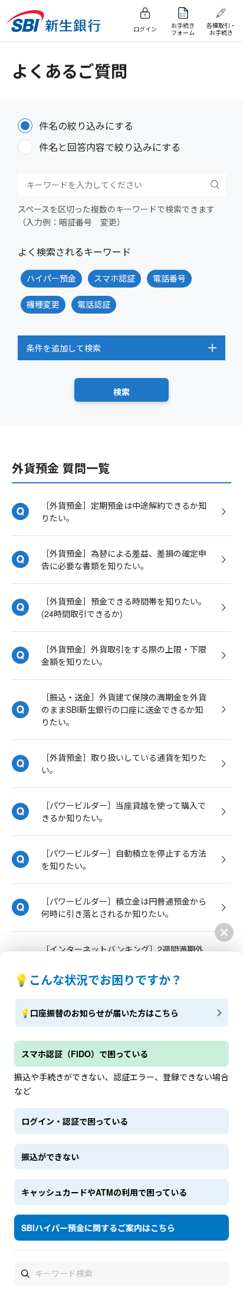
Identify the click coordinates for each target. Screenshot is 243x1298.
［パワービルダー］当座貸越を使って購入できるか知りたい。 (123, 811)
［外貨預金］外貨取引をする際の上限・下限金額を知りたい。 (123, 655)
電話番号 (169, 278)
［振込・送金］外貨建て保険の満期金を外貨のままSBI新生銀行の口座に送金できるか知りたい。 (123, 709)
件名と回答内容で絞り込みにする (109, 147)
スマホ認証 (114, 278)
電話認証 (93, 304)
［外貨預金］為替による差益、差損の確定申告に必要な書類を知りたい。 (123, 559)
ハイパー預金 (51, 278)
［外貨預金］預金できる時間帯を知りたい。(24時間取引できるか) (123, 607)
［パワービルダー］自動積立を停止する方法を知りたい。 (123, 859)
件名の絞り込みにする (86, 126)
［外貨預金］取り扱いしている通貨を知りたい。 (123, 763)
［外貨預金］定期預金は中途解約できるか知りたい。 (123, 511)
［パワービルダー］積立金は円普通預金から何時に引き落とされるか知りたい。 (123, 907)
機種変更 (43, 304)
